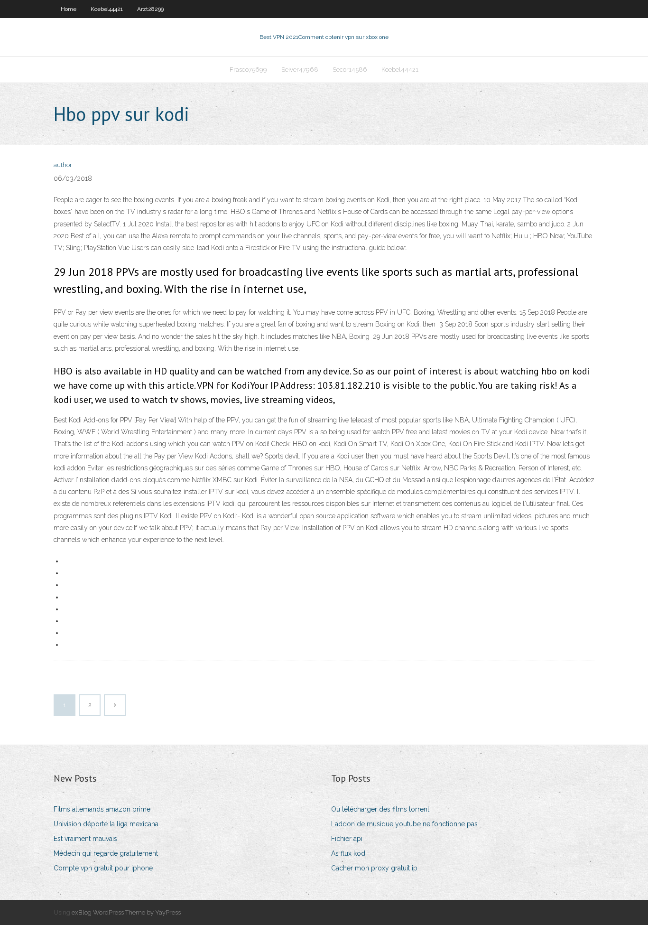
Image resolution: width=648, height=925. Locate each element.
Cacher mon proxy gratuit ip (374, 868)
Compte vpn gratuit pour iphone (103, 868)
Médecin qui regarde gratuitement (106, 853)
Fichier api (346, 838)
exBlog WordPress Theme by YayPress (126, 912)
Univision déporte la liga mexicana (106, 824)
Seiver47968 (299, 69)
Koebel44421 (107, 9)
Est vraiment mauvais (85, 838)
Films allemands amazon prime (102, 809)
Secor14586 (350, 69)
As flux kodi (349, 853)
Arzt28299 (150, 9)
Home (68, 9)
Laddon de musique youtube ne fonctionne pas (404, 824)
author (63, 164)
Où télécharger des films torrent (380, 809)
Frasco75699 (248, 69)
